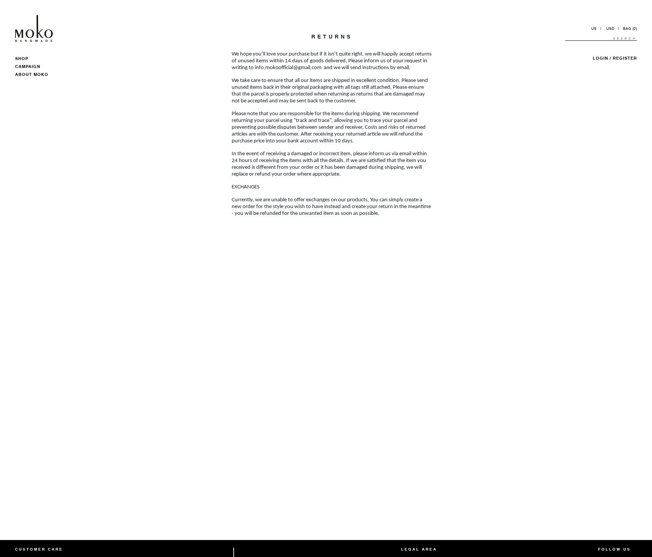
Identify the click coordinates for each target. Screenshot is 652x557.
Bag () (630, 29)
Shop (21, 59)
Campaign (27, 67)
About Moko (31, 75)
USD (610, 29)
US (594, 29)
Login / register (615, 59)
